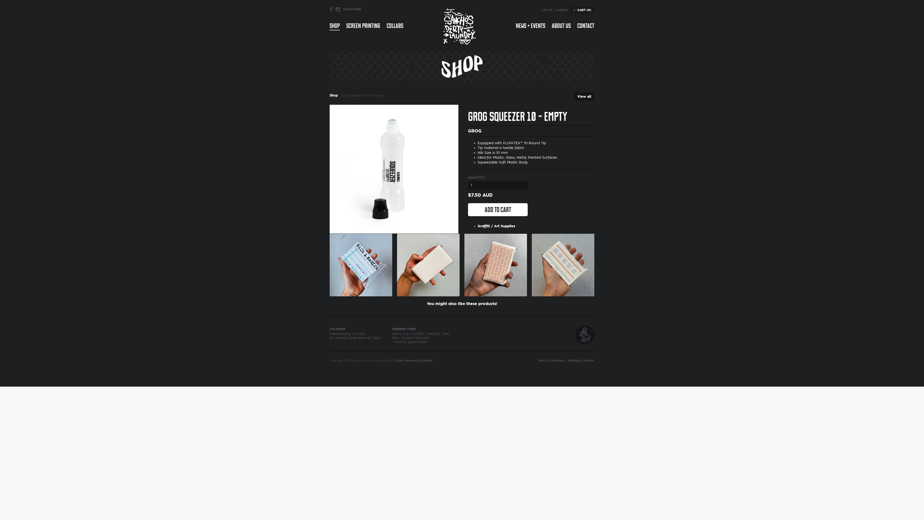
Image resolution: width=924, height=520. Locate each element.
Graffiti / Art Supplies (496, 226)
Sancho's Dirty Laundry (460, 26)
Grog (474, 131)
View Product (361, 264)
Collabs (395, 25)
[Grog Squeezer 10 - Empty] (394, 169)
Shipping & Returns (581, 360)
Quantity (476, 177)
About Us (561, 25)
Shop (335, 25)
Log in (547, 10)
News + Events (530, 25)
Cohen (399, 360)
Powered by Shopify (418, 360)
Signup (561, 10)
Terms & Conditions (551, 360)
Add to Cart (498, 210)
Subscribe (352, 9)
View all (584, 96)
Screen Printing (363, 25)
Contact (585, 25)
